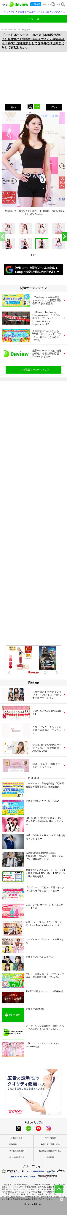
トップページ (8, 11)
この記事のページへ (32, 369)
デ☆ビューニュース (28, 11)
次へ (54, 107)
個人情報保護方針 (16, 1157)
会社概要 (50, 1157)
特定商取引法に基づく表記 (50, 1151)
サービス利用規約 (16, 1151)
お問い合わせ (50, 1138)
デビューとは (16, 1138)
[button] (64, 236)
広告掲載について (16, 1144)
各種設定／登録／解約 (50, 1144)
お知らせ (35, 4)
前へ (13, 107)
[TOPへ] (59, 1189)
